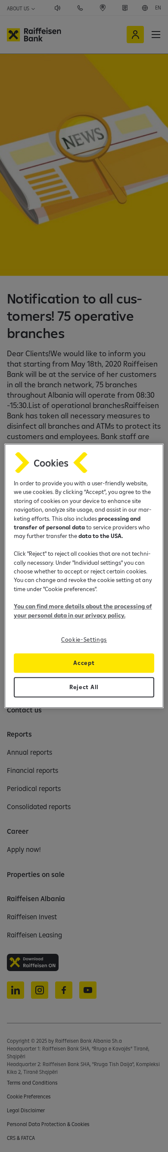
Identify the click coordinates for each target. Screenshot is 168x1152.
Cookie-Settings (84, 640)
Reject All (84, 687)
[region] (84, 575)
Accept (83, 663)
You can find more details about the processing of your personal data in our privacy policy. (83, 611)
